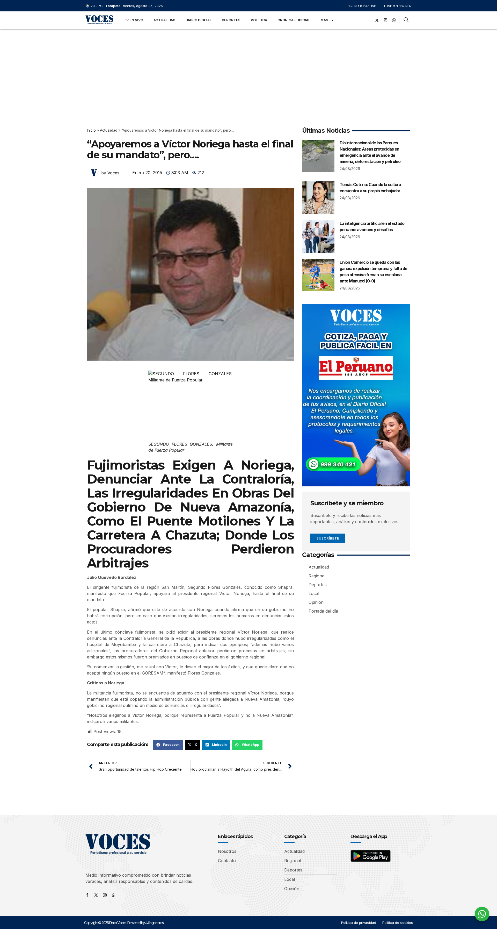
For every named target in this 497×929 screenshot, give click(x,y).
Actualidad (164, 20)
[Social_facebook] (368, 20)
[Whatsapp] (113, 895)
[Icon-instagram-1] (385, 20)
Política (259, 20)
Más (324, 20)
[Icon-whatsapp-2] (394, 20)
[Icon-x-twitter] (96, 895)
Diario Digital (198, 20)
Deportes (231, 20)
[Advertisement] (248, 67)
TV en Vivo (133, 20)
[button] (168, 745)
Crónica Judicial (293, 20)
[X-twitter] (377, 20)
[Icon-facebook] (87, 895)
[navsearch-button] (406, 20)
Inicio (91, 130)
